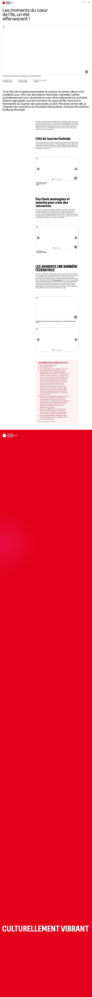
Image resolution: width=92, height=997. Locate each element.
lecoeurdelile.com (57, 280)
